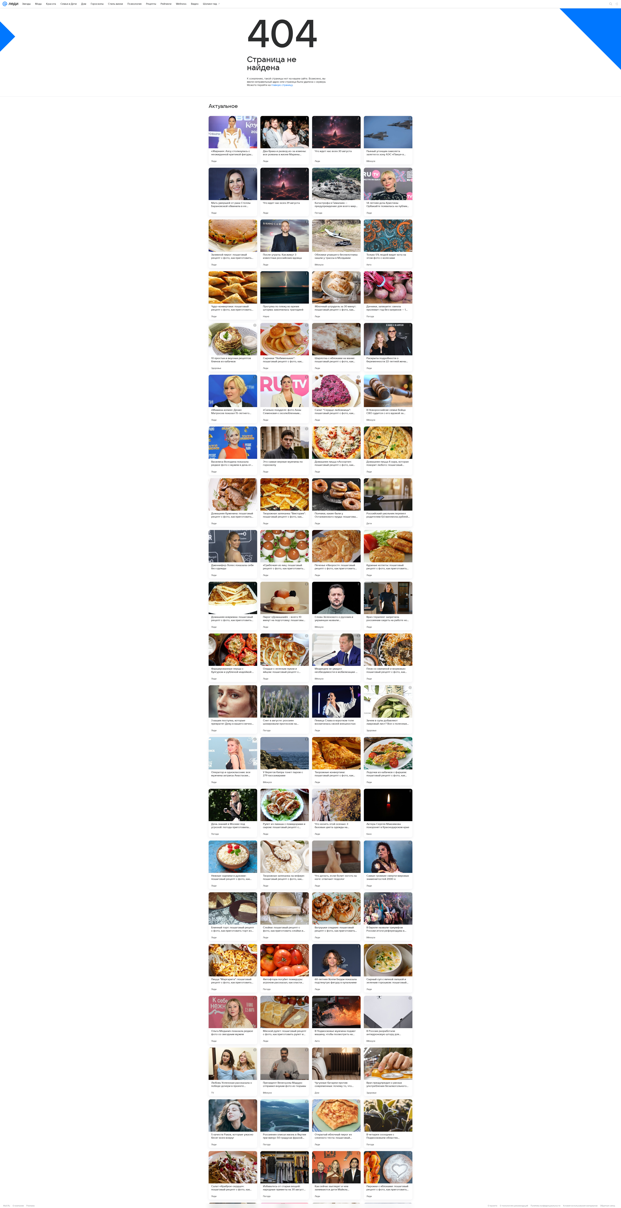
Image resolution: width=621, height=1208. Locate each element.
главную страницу (282, 85)
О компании (18, 1205)
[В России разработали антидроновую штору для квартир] (388, 1020)
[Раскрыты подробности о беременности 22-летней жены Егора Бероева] (388, 347)
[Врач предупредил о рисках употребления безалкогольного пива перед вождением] (388, 1072)
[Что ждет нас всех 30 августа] (336, 140)
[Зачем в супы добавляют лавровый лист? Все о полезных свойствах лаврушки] (388, 709)
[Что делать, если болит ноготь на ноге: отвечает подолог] (336, 865)
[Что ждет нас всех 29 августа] (284, 192)
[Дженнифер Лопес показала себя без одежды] (233, 554)
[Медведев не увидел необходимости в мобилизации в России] (336, 658)
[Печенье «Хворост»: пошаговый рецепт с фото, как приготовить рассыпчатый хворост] (336, 554)
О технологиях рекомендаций (514, 1205)
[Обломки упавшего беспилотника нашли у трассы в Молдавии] (336, 243)
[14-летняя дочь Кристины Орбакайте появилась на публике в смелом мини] (388, 192)
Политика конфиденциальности (545, 1205)
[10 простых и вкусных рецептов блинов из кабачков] (233, 347)
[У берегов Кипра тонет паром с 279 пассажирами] (284, 761)
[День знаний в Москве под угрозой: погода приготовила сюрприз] (233, 813)
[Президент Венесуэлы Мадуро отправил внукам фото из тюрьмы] (284, 1072)
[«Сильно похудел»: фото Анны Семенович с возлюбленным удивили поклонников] (284, 399)
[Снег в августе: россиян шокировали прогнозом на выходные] (284, 709)
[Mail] (5, 4)
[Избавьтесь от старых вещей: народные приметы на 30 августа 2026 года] (284, 1175)
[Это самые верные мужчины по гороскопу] (284, 450)
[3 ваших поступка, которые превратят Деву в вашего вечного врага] (233, 709)
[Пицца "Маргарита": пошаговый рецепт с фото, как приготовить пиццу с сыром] (233, 968)
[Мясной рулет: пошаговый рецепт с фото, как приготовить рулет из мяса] (284, 1020)
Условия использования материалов (580, 1205)
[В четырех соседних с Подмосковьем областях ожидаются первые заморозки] (388, 1123)
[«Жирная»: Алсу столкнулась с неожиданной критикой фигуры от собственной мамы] (233, 140)
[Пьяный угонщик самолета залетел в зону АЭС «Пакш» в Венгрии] (388, 140)
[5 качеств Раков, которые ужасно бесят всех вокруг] (233, 1123)
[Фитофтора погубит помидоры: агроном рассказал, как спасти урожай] (284, 968)
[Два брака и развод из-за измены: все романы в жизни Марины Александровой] (284, 140)
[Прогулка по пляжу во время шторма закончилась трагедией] (284, 295)
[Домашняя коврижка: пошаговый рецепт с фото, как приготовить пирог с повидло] (233, 606)
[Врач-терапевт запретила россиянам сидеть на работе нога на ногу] (388, 606)
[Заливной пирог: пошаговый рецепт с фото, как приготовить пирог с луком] (233, 243)
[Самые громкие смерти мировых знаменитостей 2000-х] (388, 865)
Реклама (30, 1205)
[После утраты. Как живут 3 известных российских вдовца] (284, 243)
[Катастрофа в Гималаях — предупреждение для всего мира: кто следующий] (336, 192)
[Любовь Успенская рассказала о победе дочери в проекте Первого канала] (233, 1072)
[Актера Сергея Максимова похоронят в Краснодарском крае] (388, 813)
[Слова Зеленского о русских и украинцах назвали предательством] (336, 606)
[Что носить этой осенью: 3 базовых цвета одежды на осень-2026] (336, 813)
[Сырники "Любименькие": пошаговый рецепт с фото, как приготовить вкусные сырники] (284, 347)
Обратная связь (607, 1205)
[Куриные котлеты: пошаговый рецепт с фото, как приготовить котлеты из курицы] (388, 554)
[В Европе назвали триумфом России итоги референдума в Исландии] (388, 916)
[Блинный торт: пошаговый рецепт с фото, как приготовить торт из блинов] (233, 916)
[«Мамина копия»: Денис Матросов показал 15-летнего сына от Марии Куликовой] (233, 399)
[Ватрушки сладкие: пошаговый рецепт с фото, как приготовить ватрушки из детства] (336, 916)
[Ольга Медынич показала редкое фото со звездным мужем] (233, 1020)
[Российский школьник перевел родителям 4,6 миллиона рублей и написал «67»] (388, 502)
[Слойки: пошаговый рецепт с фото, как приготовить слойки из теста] (284, 916)
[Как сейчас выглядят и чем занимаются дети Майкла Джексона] (336, 1175)
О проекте (492, 1205)
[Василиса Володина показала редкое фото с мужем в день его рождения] (233, 450)
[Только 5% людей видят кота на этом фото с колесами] (388, 243)
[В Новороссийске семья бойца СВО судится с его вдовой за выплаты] (388, 399)
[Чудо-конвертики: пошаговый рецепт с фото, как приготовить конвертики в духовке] (233, 295)
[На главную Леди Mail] (12, 4)
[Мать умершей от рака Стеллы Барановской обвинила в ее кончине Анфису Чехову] (233, 192)
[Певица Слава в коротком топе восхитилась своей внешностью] (336, 709)
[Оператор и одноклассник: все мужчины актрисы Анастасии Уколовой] (233, 761)
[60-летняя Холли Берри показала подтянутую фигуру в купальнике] (336, 968)
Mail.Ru (6, 1205)
